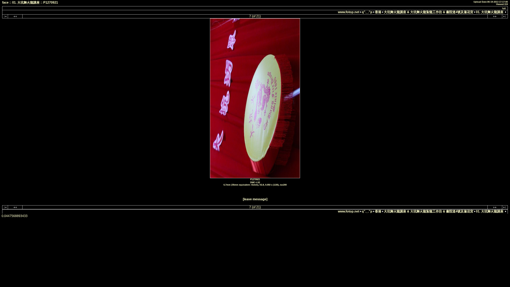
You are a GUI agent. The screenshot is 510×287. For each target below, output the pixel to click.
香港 (378, 12)
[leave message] (255, 199)
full (504, 8)
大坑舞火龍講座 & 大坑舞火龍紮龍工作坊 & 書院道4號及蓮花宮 (428, 12)
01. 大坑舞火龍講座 (489, 12)
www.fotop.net (348, 12)
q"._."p (367, 12)
